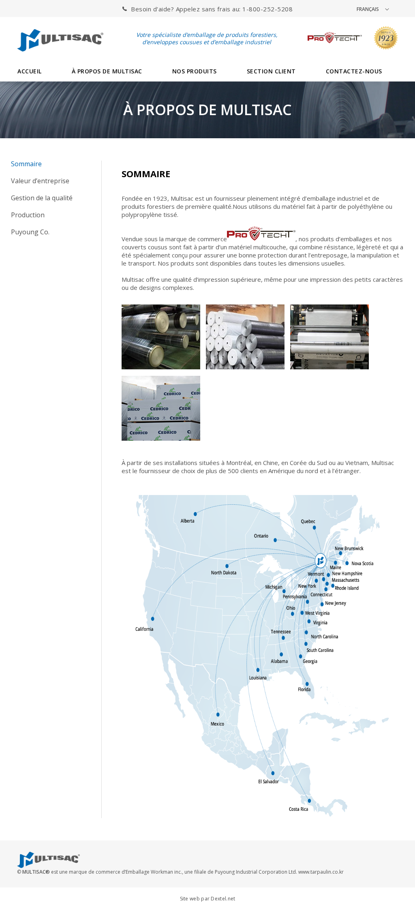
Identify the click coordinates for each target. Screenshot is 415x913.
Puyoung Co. (30, 231)
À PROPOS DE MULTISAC (107, 71)
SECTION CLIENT (271, 71)
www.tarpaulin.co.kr (321, 871)
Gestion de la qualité (42, 197)
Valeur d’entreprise (40, 180)
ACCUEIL (29, 71)
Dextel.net (223, 898)
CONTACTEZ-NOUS (354, 71)
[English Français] (377, 9)
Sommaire (26, 163)
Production (28, 214)
